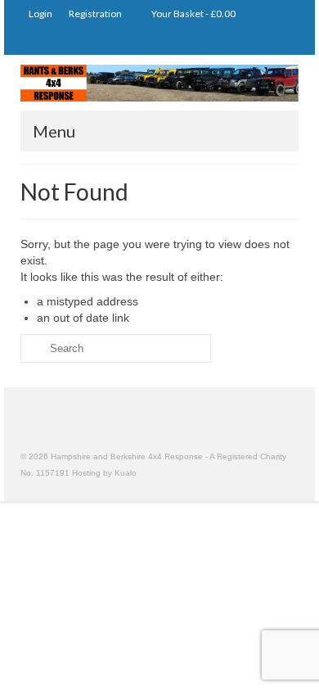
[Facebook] (285, 41)
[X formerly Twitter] (261, 41)
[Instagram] (237, 41)
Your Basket (193, 13)
